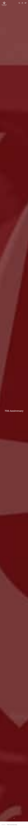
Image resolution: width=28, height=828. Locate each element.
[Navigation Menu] (25, 3)
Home (3, 824)
